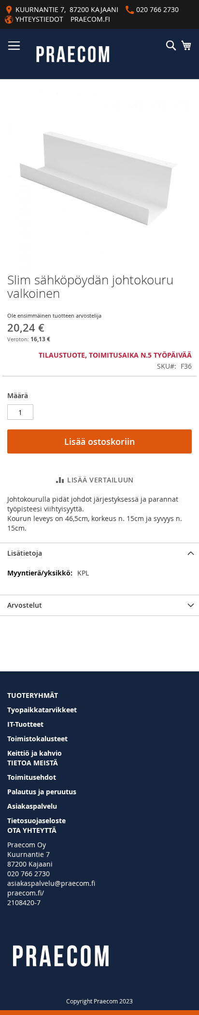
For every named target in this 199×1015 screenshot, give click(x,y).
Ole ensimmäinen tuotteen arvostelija (54, 315)
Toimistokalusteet (37, 738)
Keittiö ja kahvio (34, 753)
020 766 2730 (28, 873)
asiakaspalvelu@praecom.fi (51, 883)
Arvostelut (24, 605)
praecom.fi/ (25, 892)
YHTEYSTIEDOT (39, 19)
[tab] (99, 553)
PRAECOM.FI (90, 19)
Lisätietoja (24, 553)
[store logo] (73, 54)
